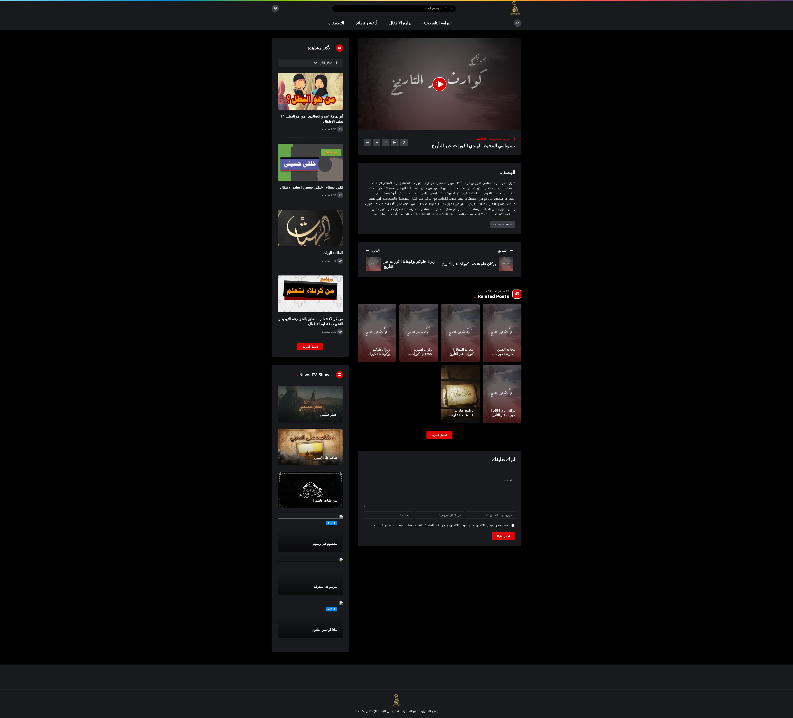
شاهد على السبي (325, 457)
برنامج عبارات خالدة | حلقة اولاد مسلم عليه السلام (461, 414)
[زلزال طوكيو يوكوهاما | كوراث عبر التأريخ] (377, 333)
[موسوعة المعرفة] (310, 576)
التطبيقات (336, 23)
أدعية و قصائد (366, 23)
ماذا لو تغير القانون (324, 630)
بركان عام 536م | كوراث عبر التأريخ (469, 264)
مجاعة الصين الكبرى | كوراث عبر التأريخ (504, 354)
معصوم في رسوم (325, 544)
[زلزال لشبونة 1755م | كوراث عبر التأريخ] (418, 333)
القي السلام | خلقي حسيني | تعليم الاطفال (311, 187)
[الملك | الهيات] (310, 228)
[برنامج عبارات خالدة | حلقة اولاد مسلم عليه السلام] (460, 394)
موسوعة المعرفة (325, 587)
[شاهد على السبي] (310, 447)
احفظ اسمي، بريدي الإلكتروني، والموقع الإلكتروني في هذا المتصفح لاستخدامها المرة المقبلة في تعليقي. (441, 525)
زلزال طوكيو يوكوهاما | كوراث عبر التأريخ (378, 354)
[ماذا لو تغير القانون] (310, 619)
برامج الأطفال (400, 23)
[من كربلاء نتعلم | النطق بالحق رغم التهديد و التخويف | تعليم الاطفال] (310, 293)
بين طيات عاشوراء (324, 500)
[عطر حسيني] (310, 404)
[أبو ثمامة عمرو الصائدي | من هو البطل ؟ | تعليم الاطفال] (310, 91)
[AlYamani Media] (515, 8)
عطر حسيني (328, 415)
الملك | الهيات (333, 253)
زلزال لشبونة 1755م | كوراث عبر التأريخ (421, 354)
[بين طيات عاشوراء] (310, 490)
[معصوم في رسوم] (310, 533)
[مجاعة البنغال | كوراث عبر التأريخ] (460, 333)
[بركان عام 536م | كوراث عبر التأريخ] (502, 394)
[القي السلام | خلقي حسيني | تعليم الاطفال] (310, 162)
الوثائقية (481, 138)
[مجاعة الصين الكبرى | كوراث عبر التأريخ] (502, 333)
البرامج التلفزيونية (437, 23)
